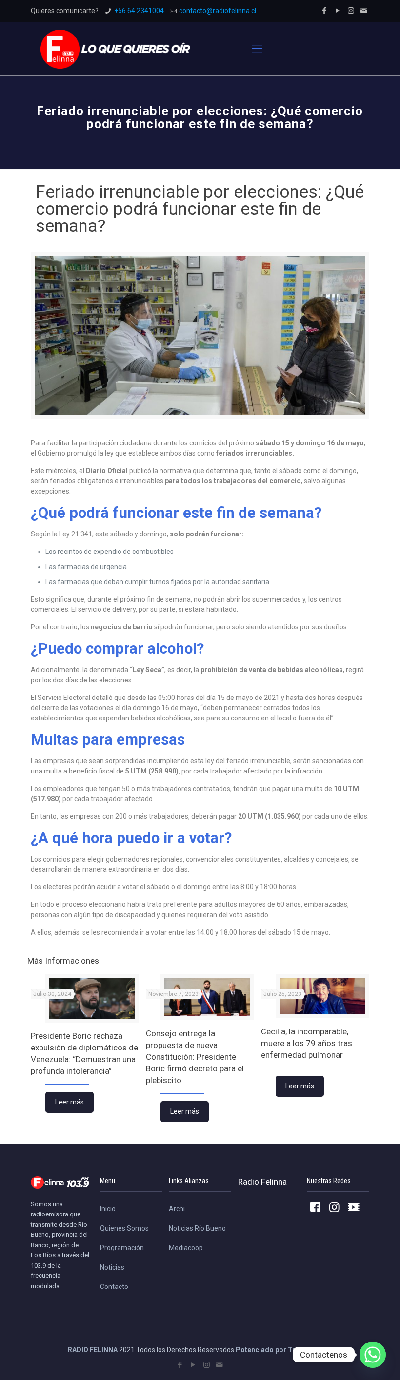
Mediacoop (186, 1247)
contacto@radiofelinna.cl (217, 11)
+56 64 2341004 (139, 11)
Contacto (114, 1286)
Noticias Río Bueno (197, 1228)
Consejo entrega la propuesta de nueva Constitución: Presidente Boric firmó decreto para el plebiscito (195, 1057)
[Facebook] (325, 10)
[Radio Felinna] (115, 48)
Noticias (112, 1267)
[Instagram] (351, 10)
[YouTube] (338, 10)
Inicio (108, 1209)
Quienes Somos (124, 1228)
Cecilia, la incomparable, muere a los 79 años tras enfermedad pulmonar (306, 1043)
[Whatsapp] (373, 1355)
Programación (122, 1247)
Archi (177, 1209)
